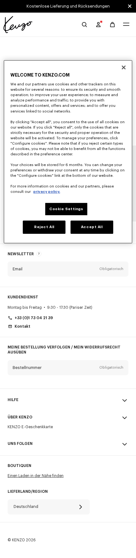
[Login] (98, 24)
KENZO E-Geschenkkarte (30, 427)
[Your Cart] (112, 24)
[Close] (124, 67)
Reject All (44, 227)
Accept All (92, 227)
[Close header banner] (129, 6)
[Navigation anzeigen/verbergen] (126, 24)
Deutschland (26, 506)
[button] (68, 269)
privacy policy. (46, 192)
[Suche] (84, 24)
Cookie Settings (66, 209)
